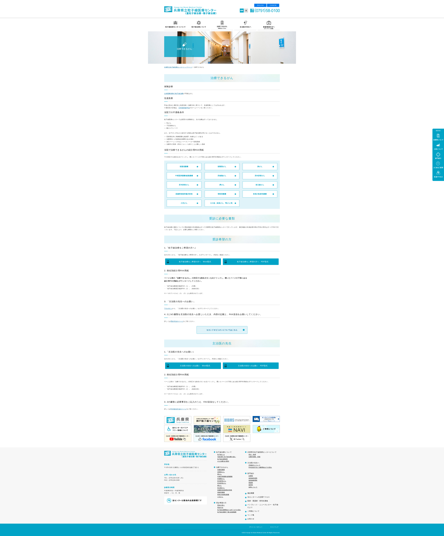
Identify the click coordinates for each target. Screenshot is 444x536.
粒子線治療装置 (222, 459)
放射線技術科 (253, 478)
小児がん (184, 203)
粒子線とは (221, 454)
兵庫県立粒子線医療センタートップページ (178, 67)
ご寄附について (253, 511)
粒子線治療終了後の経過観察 (226, 512)
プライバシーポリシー (255, 527)
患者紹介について (254, 465)
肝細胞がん (222, 176)
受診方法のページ (177, 321)
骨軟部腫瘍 (222, 194)
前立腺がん (260, 185)
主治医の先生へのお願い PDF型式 (253, 366)
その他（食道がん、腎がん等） (222, 203)
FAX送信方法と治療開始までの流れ (260, 467)
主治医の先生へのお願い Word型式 (195, 366)
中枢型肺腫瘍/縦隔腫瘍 (184, 176)
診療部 (251, 476)
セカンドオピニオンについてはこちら (222, 330)
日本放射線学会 (184, 108)
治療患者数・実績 (254, 456)
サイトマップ (274, 527)
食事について (253, 487)
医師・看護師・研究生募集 (257, 501)
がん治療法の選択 (223, 461)
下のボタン (168, 308)
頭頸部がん (222, 166)
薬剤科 (251, 485)
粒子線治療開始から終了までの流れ (229, 510)
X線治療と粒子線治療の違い (226, 456)
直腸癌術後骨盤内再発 (184, 194)
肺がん (259, 166)
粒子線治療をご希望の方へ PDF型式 (252, 262)
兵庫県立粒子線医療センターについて (262, 452)
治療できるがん (222, 467)
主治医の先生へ (253, 463)
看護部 (251, 482)
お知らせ (250, 519)
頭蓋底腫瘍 (184, 166)
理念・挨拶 (252, 454)
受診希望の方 (221, 503)
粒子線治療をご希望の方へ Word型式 (195, 262)
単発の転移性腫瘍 (260, 194)
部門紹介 (250, 473)
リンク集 (250, 515)
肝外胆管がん (184, 185)
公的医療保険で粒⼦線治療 (173, 93)
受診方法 (220, 507)
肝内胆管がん (260, 176)
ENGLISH (260, 5)
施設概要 (250, 493)
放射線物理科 (253, 480)
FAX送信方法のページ (178, 409)
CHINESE (273, 5)
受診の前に (221, 505)
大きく (246, 10)
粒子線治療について (224, 452)
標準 (242, 10)
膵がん (222, 185)
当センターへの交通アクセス (258, 497)
